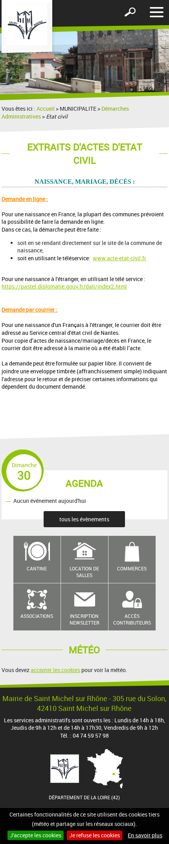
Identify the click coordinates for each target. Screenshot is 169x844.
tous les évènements (84, 519)
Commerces (132, 568)
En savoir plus (145, 835)
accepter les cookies (55, 670)
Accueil (46, 108)
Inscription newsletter (84, 619)
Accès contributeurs (132, 619)
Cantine (37, 568)
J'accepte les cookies (35, 835)
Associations (36, 616)
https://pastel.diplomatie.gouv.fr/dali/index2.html (64, 286)
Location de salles (84, 571)
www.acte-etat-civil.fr (119, 258)
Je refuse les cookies (94, 835)
